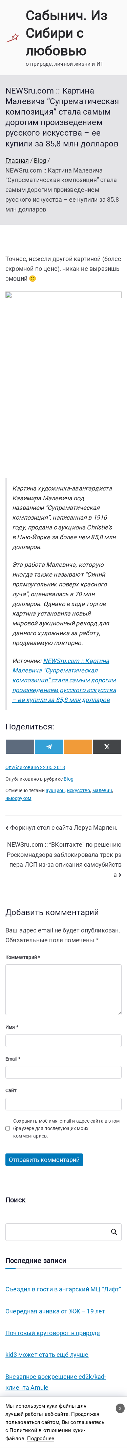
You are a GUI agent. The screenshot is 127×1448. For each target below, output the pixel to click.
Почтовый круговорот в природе (52, 1332)
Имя (11, 1027)
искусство (78, 790)
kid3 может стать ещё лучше (47, 1354)
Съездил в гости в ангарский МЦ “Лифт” (63, 1289)
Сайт (11, 1090)
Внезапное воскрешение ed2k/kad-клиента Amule (55, 1382)
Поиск (114, 1232)
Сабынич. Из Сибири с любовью (66, 33)
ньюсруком (18, 798)
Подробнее (40, 1438)
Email (12, 1059)
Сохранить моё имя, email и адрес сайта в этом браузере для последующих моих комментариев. (66, 1128)
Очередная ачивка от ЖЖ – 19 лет (55, 1311)
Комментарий (22, 957)
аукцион (55, 790)
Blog (68, 779)
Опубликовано (35, 767)
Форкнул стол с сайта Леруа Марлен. (64, 827)
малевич (102, 790)
